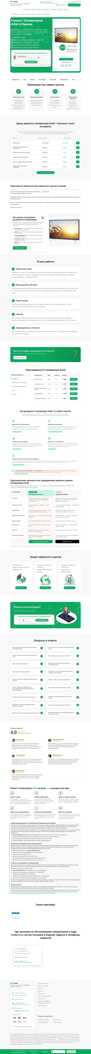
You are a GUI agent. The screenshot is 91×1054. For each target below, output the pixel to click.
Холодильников (57, 1022)
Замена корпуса (25, 891)
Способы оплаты (42, 1005)
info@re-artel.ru (18, 999)
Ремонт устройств (36, 9)
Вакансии (53, 9)
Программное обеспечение (19, 386)
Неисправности (64, 79)
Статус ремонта (62, 5)
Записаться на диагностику (21, 473)
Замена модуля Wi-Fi (39, 893)
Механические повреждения (19, 382)
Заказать (73, 379)
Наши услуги (41, 998)
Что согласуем (42, 79)
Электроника (15, 378)
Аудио (13, 390)
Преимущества (15, 79)
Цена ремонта (45, 9)
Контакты (59, 9)
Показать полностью (16, 207)
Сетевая (14, 394)
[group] (15, 914)
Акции (73, 79)
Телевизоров (56, 1019)
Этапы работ (53, 79)
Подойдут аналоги (67, 541)
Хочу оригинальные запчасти (40, 541)
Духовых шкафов (43, 1022)
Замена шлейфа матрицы (36, 891)
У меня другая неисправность (45, 172)
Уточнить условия (19, 248)
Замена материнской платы (73, 890)
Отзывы (66, 9)
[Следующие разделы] (80, 79)
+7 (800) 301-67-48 (75, 1)
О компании (26, 9)
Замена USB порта (72, 891)
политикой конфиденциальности (41, 64)
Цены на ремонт (66, 59)
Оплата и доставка (43, 986)
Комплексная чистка (16, 891)
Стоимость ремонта (43, 983)
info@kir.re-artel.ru (22, 957)
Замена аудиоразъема (62, 891)
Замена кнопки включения (49, 891)
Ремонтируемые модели (44, 996)
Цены (24, 79)
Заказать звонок (75, 5)
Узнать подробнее (20, 587)
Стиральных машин (43, 1019)
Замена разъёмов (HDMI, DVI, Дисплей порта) (22, 893)
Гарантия (32, 79)
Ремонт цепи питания (50, 893)
